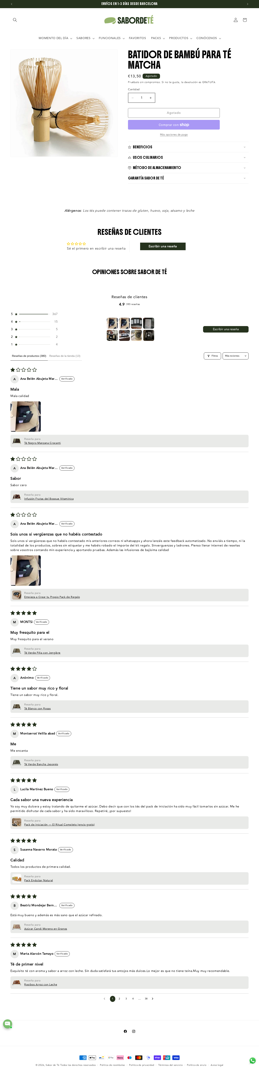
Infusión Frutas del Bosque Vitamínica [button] (49, 499)
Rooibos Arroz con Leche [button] (40, 985)
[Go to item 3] (136, 323)
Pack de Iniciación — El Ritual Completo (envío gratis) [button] (59, 825)
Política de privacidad (141, 1065)
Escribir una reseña (226, 329)
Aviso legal (217, 1065)
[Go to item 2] (124, 323)
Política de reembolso (112, 1065)
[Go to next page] (154, 999)
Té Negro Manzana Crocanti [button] (42, 443)
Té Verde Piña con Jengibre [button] (42, 653)
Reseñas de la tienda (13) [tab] (64, 355)
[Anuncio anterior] (11, 4)
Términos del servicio (170, 1065)
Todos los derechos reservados (78, 1065)
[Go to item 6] (124, 335)
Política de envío (196, 1065)
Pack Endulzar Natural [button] (38, 880)
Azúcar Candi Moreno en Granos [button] (45, 929)
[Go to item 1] (112, 323)
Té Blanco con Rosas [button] (37, 709)
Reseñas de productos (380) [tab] (29, 355)
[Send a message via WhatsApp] (252, 1060)
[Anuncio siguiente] (247, 4)
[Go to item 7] (136, 335)
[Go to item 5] (112, 335)
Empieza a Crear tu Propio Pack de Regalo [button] (52, 597)
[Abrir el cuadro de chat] (7, 1023)
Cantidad (134, 90)
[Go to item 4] (148, 323)
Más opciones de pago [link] (174, 135)
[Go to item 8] (148, 335)
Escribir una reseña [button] (163, 246)
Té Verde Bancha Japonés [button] (41, 764)
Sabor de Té (52, 1065)
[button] (15, 19)
